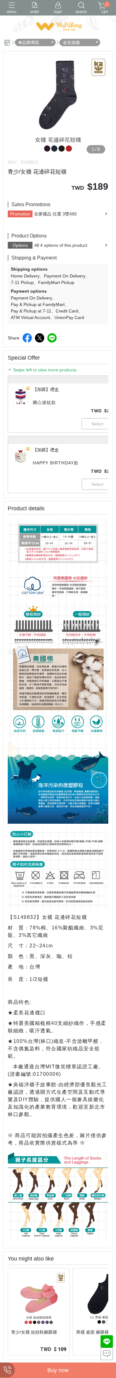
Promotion (20, 213)
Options (20, 245)
